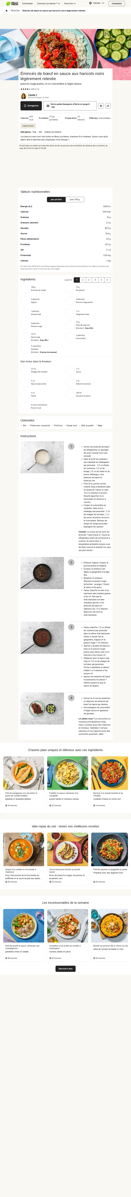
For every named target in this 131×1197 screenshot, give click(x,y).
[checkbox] (21, 89)
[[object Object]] (101, 105)
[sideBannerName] (65, 169)
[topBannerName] (65, 21)
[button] (97, 3)
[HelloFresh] (12, 4)
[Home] (6, 11)
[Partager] (108, 105)
